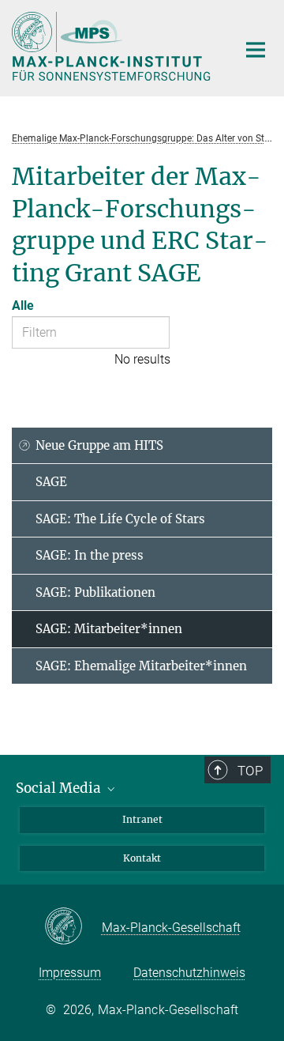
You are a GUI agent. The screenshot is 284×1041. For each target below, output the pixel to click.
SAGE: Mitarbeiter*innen (109, 628)
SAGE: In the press (90, 555)
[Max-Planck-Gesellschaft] (73, 927)
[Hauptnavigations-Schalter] (255, 50)
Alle (23, 305)
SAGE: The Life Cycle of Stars (120, 518)
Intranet (142, 819)
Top (250, 771)
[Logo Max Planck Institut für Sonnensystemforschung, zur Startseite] (112, 46)
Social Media (60, 788)
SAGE (51, 481)
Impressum (70, 972)
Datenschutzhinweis (189, 972)
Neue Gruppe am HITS (99, 445)
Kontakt (142, 858)
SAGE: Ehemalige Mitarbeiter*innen (141, 665)
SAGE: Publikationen (95, 592)
